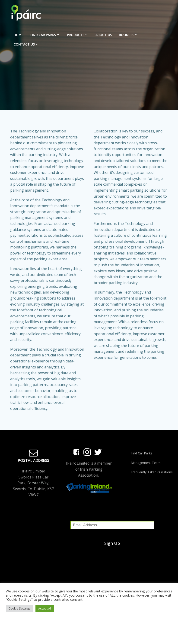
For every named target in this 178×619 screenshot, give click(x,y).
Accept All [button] (44, 608)
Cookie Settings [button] (19, 608)
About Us (103, 35)
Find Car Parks (43, 35)
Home (18, 35)
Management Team (146, 462)
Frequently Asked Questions (149, 472)
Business (126, 35)
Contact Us (24, 44)
